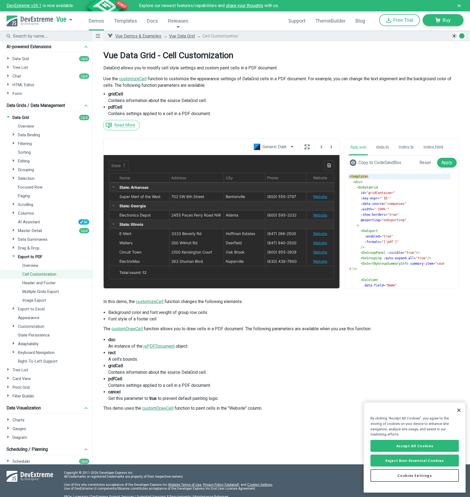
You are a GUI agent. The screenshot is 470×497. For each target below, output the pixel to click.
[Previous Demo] (321, 147)
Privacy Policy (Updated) (221, 485)
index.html (433, 147)
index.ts (406, 147)
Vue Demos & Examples (138, 36)
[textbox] (49, 35)
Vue (61, 19)
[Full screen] (307, 147)
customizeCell (133, 78)
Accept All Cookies (414, 445)
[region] (415, 447)
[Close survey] (459, 5)
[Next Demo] (331, 147)
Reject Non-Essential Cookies (414, 460)
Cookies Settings (259, 485)
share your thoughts (244, 5)
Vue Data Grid (182, 36)
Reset (425, 162)
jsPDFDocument (159, 346)
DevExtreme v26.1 (24, 5)
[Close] (459, 410)
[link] (377, 163)
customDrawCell (127, 328)
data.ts (382, 147)
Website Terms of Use (184, 485)
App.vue (358, 147)
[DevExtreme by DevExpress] (30, 21)
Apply (446, 162)
